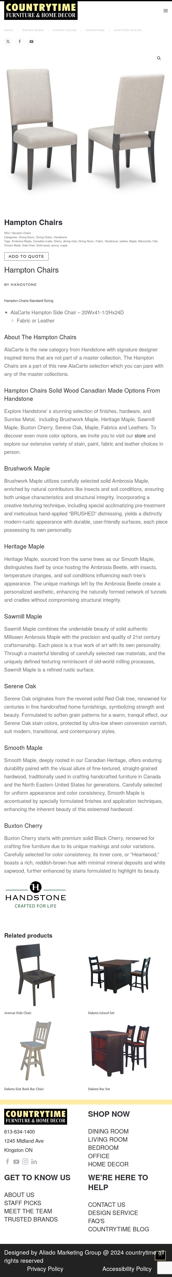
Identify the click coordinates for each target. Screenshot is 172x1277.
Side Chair (28, 245)
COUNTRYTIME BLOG (118, 1229)
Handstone (60, 237)
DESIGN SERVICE (113, 1212)
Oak (155, 241)
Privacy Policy (45, 1268)
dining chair (70, 241)
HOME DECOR (108, 1164)
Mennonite (144, 241)
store (140, 435)
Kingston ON (18, 1149)
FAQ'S (96, 1220)
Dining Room (26, 237)
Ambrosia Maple (21, 241)
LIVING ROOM (108, 1139)
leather (124, 241)
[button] (166, 10)
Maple (133, 241)
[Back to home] (41, 10)
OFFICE (99, 1155)
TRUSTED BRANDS (31, 1219)
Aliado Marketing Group (70, 1252)
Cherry (57, 241)
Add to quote (26, 256)
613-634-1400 (19, 1131)
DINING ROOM (108, 1131)
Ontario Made (12, 245)
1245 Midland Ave (24, 1140)
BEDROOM (103, 1147)
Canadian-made (42, 241)
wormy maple (59, 245)
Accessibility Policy (127, 1268)
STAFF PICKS (22, 1202)
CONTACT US (106, 1204)
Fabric (99, 241)
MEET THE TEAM (28, 1211)
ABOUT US (19, 1194)
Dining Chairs (44, 237)
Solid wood (43, 245)
